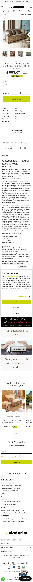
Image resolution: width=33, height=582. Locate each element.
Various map (16, 557)
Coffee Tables (5, 499)
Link (13, 458)
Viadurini (5, 544)
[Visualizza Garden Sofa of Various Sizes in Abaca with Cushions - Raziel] (11, 413)
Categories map (17, 555)
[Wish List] (16, 413)
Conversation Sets (21, 519)
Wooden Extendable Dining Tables (12, 485)
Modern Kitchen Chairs (17, 510)
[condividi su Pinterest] (25, 148)
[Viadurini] (16, 6)
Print (27, 143)
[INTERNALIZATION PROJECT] (16, 567)
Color (4, 81)
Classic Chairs (5, 510)
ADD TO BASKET (16, 99)
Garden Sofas (6, 521)
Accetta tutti (16, 302)
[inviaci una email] (3, 11)
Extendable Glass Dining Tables (11, 488)
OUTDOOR (5, 516)
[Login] (19, 11)
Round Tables (5, 497)
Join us (17, 462)
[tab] (16, 155)
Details (5, 155)
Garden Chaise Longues (8, 519)
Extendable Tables (8, 480)
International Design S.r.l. (12, 540)
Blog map (25, 555)
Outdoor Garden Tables (9, 504)
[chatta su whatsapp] (3, 579)
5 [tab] (20, 435)
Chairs (3, 507)
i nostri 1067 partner (12, 276)
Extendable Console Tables (10, 490)
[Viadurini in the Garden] (16, 131)
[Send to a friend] (11, 148)
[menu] (31, 7)
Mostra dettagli (23, 296)
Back (4, 14)
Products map (7, 555)
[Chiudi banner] (30, 267)
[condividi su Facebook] (20, 148)
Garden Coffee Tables (17, 521)
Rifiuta (17, 313)
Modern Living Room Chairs (10, 513)
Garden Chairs (23, 513)
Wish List (7, 143)
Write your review (18, 143)
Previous (23, 14)
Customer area (7, 547)
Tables (3, 494)
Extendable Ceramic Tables (9, 483)
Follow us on (6, 551)
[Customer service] (8, 11)
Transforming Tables (7, 501)
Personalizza (15, 307)
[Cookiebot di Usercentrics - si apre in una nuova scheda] (19, 267)
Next (28, 14)
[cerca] (2, 7)
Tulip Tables (17, 501)
